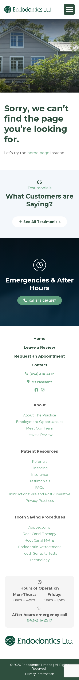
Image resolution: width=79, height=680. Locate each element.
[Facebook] (36, 391)
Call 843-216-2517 (42, 300)
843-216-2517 (39, 620)
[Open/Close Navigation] (69, 9)
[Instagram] (42, 390)
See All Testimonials (41, 222)
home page (38, 153)
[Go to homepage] (28, 9)
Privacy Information (39, 674)
